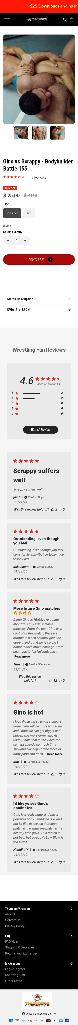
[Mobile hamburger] (7, 19)
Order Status (13, 981)
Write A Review (40, 429)
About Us (11, 914)
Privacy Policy (15, 926)
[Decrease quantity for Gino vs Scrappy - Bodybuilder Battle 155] (8, 240)
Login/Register (15, 969)
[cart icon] (71, 19)
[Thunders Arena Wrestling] (37, 19)
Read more (22, 656)
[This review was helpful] (52, 509)
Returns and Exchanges (21, 953)
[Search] (65, 19)
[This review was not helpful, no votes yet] (60, 509)
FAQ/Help (11, 941)
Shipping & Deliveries (20, 947)
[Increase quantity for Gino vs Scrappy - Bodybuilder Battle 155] (25, 240)
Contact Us (12, 920)
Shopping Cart (15, 975)
